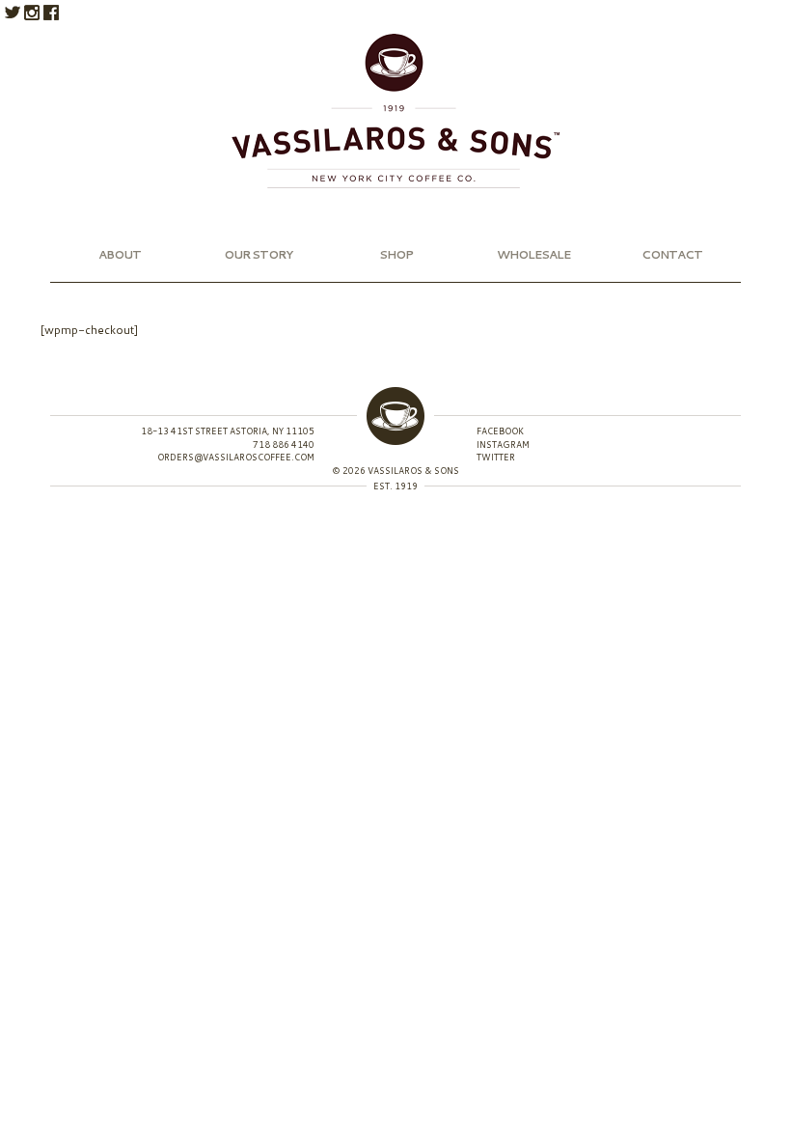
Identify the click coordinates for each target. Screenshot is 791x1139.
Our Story (258, 254)
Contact (671, 254)
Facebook (51, 12)
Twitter (12, 12)
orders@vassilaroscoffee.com (235, 457)
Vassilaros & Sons (395, 111)
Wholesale (533, 254)
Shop (396, 254)
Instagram (32, 12)
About (119, 254)
